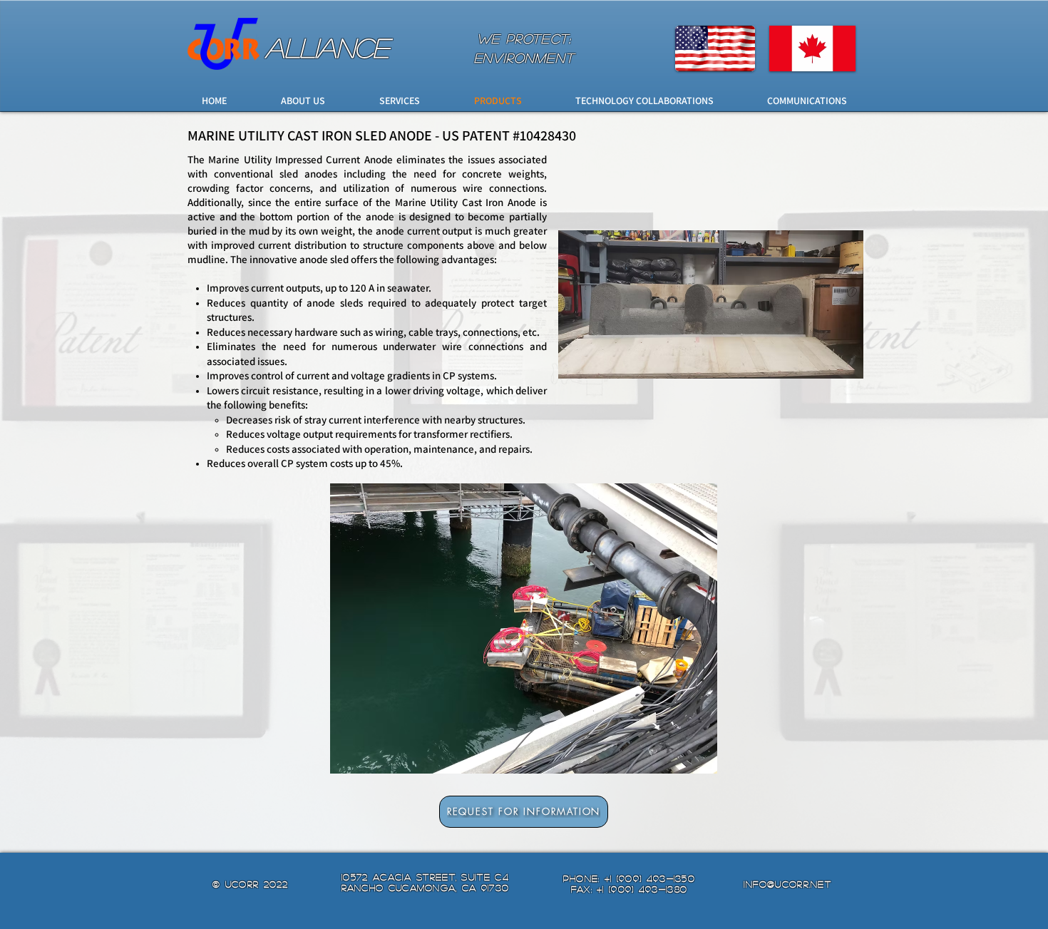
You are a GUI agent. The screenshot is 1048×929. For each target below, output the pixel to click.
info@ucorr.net (787, 883)
